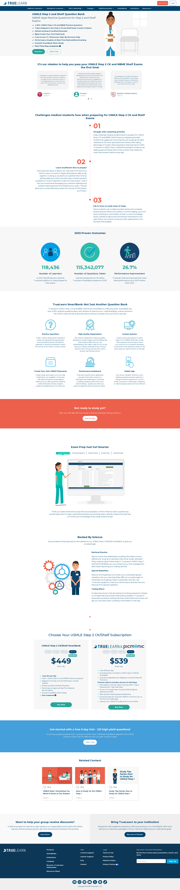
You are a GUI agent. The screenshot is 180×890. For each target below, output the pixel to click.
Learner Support (87, 857)
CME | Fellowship (74, 8)
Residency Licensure (55, 8)
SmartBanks (122, 8)
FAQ (82, 860)
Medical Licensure (35, 8)
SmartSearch (63, 453)
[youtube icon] (89, 882)
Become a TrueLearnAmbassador (55, 866)
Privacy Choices (109, 864)
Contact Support (87, 853)
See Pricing (162, 3)
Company (50, 861)
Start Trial (54, 52)
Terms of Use (108, 853)
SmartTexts (93, 453)
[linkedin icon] (84, 882)
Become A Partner (135, 834)
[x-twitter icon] (95, 882)
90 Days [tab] (56, 651)
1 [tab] (88, 99)
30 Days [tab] (48, 651)
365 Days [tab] (73, 651)
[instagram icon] (79, 882)
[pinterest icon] (100, 882)
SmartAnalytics (78, 453)
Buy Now (38, 52)
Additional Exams (105, 8)
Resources (146, 8)
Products (50, 850)
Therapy (90, 8)
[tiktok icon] (105, 882)
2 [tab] (92, 99)
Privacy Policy (108, 857)
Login (173, 3)
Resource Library (53, 871)
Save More (45, 834)
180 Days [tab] (64, 651)
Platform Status (109, 860)
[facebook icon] (74, 882)
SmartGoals (118, 453)
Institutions (134, 8)
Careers (83, 864)
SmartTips (105, 453)
